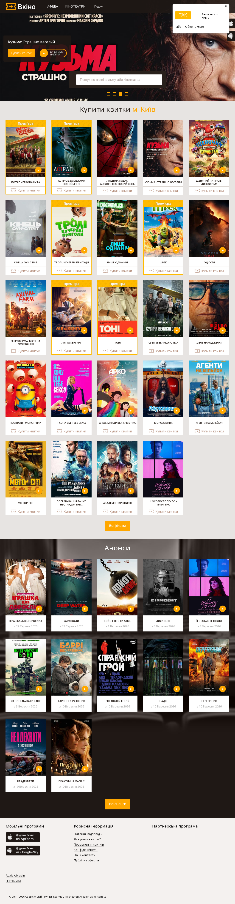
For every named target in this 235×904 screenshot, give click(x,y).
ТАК (183, 14)
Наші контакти (84, 855)
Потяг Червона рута (26, 41)
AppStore (231, 23)
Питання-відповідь (88, 834)
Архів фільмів (15, 875)
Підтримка (13, 881)
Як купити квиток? (87, 839)
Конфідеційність (86, 850)
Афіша (52, 6)
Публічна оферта (86, 860)
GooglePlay (231, 36)
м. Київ (143, 109)
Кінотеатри (75, 6)
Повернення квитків (89, 845)
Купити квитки (21, 53)
